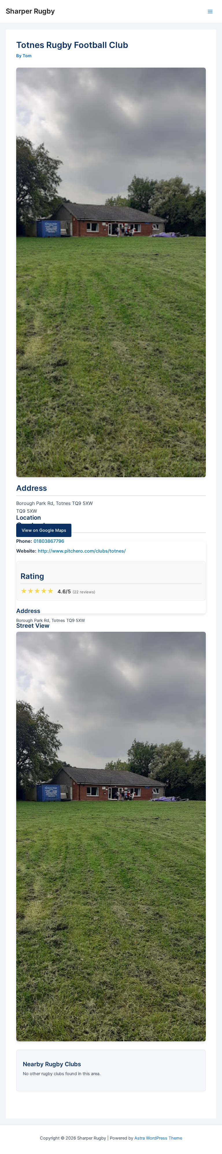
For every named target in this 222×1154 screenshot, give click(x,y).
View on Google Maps (44, 530)
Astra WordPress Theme (158, 1138)
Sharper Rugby (30, 11)
